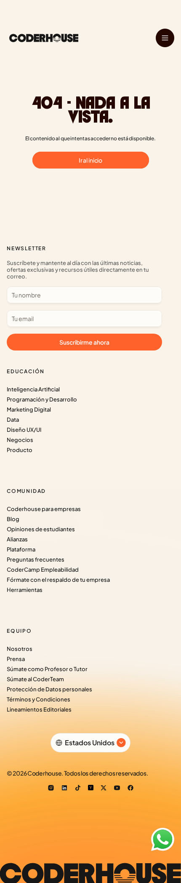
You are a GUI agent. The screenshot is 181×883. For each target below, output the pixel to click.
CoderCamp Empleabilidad (43, 569)
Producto (19, 450)
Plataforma (21, 549)
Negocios (20, 439)
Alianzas (17, 539)
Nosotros (19, 648)
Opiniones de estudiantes (41, 529)
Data (13, 419)
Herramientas (25, 589)
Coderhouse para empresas (44, 509)
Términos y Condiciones (38, 699)
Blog (13, 519)
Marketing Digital (29, 409)
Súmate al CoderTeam (35, 679)
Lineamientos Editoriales (39, 709)
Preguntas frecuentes (35, 559)
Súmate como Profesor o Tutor (47, 669)
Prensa (16, 659)
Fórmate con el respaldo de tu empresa (58, 579)
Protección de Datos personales (49, 689)
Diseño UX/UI (24, 429)
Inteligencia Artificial (33, 389)
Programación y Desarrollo (42, 399)
